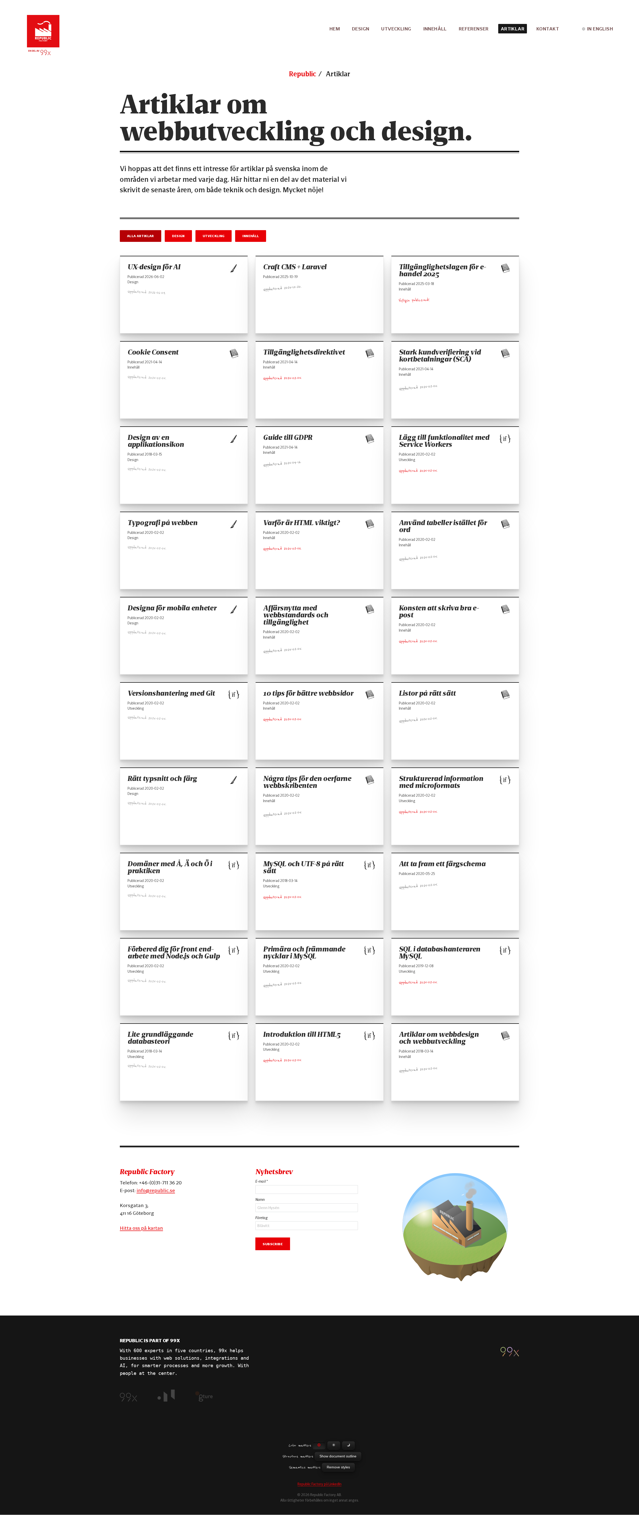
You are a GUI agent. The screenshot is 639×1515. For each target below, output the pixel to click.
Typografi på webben (162, 522)
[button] (455, 1226)
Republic (302, 74)
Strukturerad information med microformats (441, 782)
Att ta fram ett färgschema (442, 863)
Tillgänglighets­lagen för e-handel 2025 (442, 270)
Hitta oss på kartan (141, 1228)
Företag (261, 1218)
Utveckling (396, 29)
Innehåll (435, 29)
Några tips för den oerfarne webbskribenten (307, 782)
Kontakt (547, 29)
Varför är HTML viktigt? (301, 522)
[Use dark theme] (348, 1445)
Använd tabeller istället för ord (443, 526)
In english (600, 29)
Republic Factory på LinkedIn (319, 1484)
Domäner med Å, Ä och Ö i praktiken (170, 867)
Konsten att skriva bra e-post (439, 611)
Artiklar (512, 29)
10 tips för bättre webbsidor (308, 693)
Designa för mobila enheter (172, 608)
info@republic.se (156, 1190)
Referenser (474, 29)
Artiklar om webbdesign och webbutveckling (439, 1037)
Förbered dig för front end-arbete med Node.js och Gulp (174, 952)
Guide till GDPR (287, 437)
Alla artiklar (140, 235)
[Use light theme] (333, 1445)
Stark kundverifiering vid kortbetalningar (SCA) (440, 355)
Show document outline (338, 1456)
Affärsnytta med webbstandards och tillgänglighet (295, 615)
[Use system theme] (319, 1445)
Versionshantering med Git (171, 693)
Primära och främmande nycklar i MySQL (304, 952)
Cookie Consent (153, 352)
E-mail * (261, 1181)
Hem (334, 29)
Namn (260, 1199)
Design (360, 29)
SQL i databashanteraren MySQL (439, 952)
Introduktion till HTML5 (301, 1034)
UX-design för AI (154, 267)
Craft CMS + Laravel (294, 267)
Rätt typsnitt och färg (162, 778)
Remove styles (338, 1467)
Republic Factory (147, 1171)
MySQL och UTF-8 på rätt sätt (303, 867)
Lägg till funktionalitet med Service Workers (444, 441)
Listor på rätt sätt (427, 693)
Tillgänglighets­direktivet (304, 352)
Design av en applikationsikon (156, 441)
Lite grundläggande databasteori (160, 1037)
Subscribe (273, 1243)
